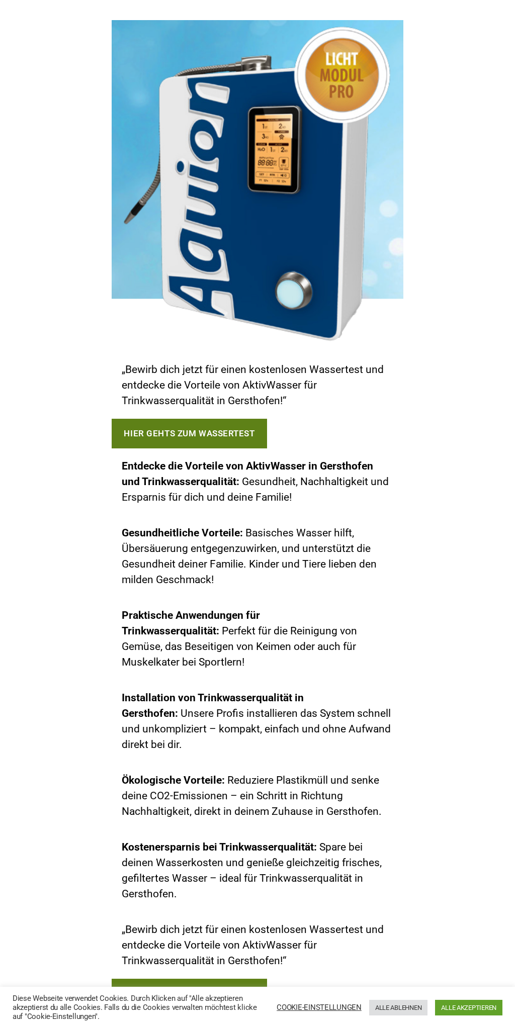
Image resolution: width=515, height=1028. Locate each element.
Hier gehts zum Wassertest (189, 433)
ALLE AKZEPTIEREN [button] (468, 1007)
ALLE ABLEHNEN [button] (398, 1007)
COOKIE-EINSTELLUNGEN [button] (319, 1007)
